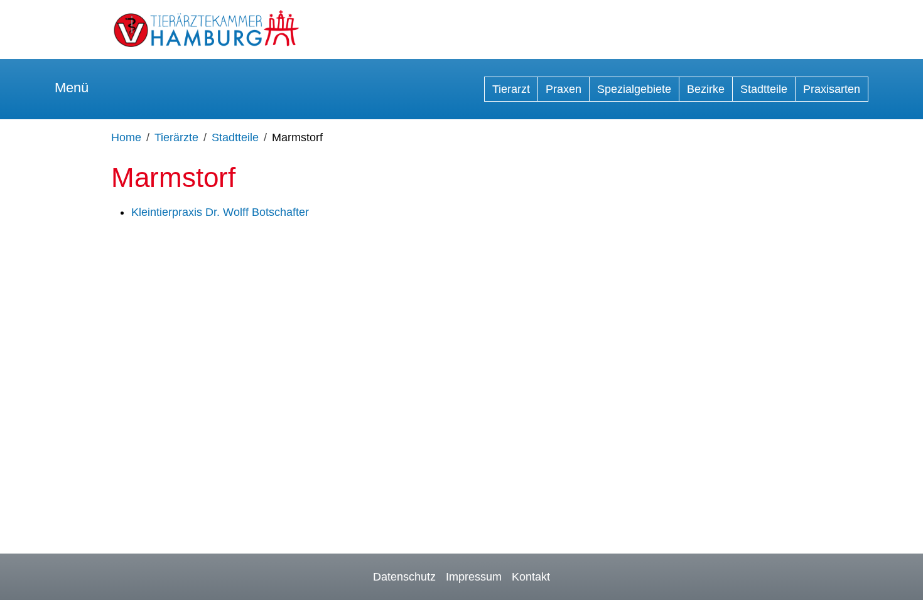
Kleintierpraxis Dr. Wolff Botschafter (220, 212)
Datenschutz (404, 577)
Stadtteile (763, 89)
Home (126, 137)
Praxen (563, 89)
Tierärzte (176, 137)
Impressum (474, 577)
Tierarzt (511, 89)
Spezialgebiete (634, 89)
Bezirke (706, 89)
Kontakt (531, 577)
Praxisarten (831, 89)
